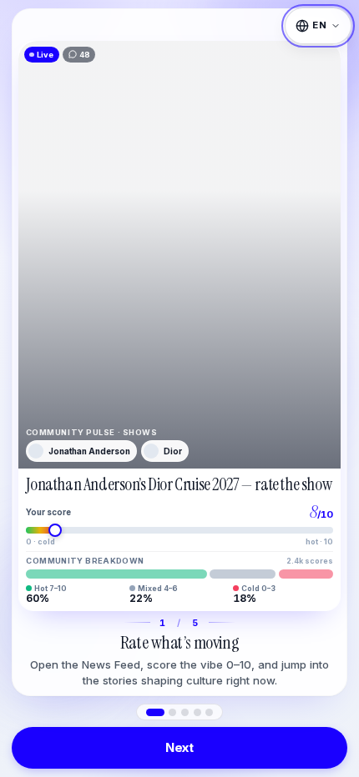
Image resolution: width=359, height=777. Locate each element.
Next (179, 747)
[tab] (155, 712)
